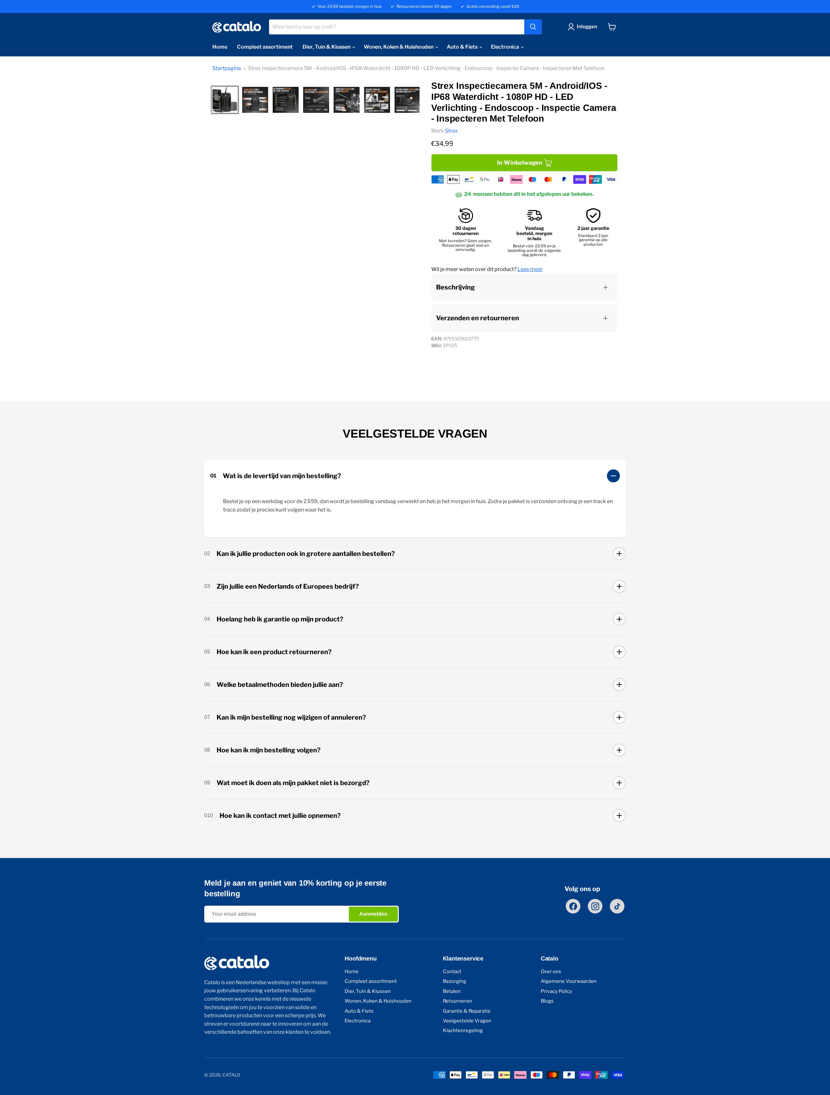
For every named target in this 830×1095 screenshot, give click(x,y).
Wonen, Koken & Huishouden (399, 47)
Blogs (547, 1001)
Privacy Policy (556, 991)
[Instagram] (595, 906)
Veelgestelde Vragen (467, 1021)
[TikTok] (617, 906)
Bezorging (454, 981)
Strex (451, 131)
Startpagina (226, 68)
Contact (452, 971)
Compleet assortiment (265, 47)
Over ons (551, 971)
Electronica (505, 47)
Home (219, 47)
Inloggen (587, 26)
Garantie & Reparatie (467, 1011)
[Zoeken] (533, 26)
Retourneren (457, 1001)
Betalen (452, 991)
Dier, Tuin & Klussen (326, 47)
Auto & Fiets (463, 47)
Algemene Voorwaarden (569, 981)
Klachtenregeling (463, 1030)
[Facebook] (573, 906)
